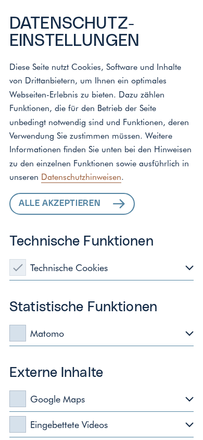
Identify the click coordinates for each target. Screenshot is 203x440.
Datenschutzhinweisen (81, 176)
